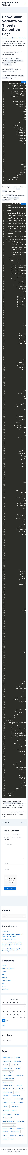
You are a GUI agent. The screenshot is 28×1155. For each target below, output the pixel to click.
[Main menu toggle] (25, 3)
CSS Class (6, 1088)
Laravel (4, 971)
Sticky (5, 1131)
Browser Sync (7, 1068)
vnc (21, 1135)
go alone (6, 1095)
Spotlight (20, 1128)
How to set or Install (8, 968)
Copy (23, 82)
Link (13, 1102)
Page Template (8, 1121)
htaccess (7, 1099)
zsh (5, 1139)
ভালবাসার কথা (5, 989)
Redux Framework (9, 1125)
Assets (5, 1065)
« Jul (3, 1025)
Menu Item (7, 1114)
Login (20, 1102)
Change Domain (8, 1075)
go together (16, 1095)
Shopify (23, 38)
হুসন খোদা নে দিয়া (5, 931)
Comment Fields (8, 1078)
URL (5, 1135)
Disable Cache (7, 1092)
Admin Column (8, 1057)
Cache (18, 1068)
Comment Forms (8, 1085)
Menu (14, 1110)
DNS (17, 1092)
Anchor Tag (7, 1061)
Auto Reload (15, 1065)
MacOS (15, 1106)
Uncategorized (6, 980)
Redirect (21, 1121)
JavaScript (18, 1099)
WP (3, 983)
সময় (12, 1139)
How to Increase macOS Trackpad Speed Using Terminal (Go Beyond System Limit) (12, 944)
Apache (17, 1061)
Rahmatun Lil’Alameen (9, 939)
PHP (3, 974)
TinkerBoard (15, 1131)
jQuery (5, 1102)
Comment (19, 1075)
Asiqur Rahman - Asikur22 (10, 3)
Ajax (18, 1057)
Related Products (8, 1128)
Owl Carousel (7, 1118)
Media (6, 1110)
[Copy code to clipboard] (23, 84)
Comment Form (8, 1082)
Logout (5, 1106)
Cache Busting (8, 1072)
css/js (19, 1085)
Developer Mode (18, 1088)
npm (16, 1114)
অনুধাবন (3, 986)
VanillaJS (13, 1135)
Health (4, 965)
